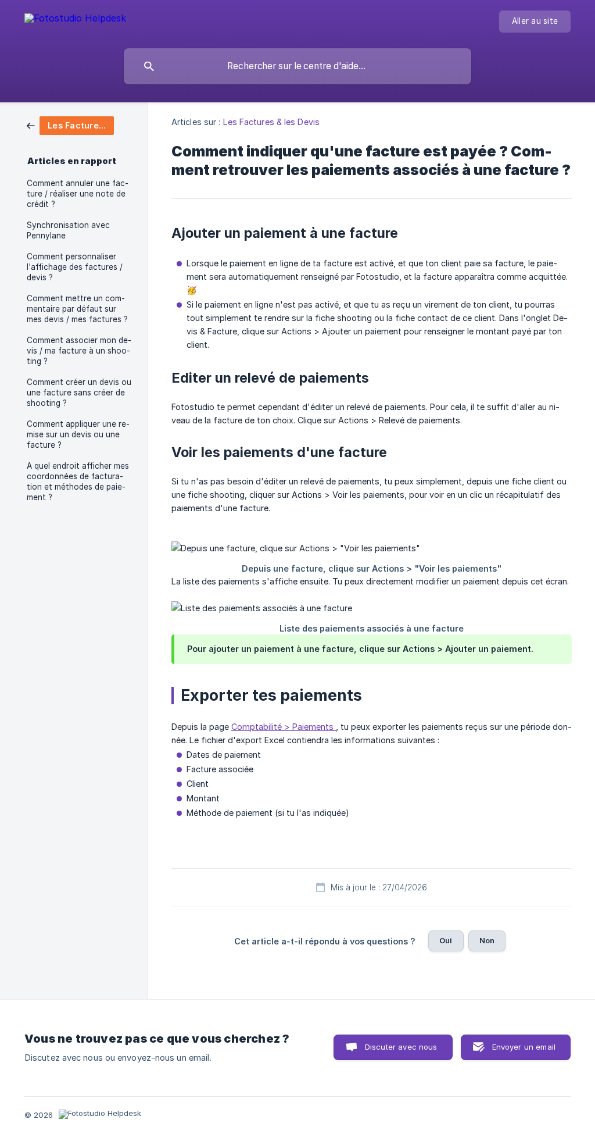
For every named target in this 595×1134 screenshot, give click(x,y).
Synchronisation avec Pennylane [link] (68, 230)
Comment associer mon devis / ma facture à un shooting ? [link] (79, 351)
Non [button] (486, 940)
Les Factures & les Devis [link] (271, 122)
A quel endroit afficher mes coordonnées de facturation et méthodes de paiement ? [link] (78, 481)
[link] (70, 124)
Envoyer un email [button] (523, 1046)
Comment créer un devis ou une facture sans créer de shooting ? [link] (79, 392)
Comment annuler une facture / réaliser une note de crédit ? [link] (77, 194)
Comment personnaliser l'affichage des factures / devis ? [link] (75, 267)
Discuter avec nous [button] (401, 1046)
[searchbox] (297, 66)
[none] (75, 20)
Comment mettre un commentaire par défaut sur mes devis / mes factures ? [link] (77, 309)
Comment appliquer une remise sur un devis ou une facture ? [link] (78, 434)
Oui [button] (445, 940)
